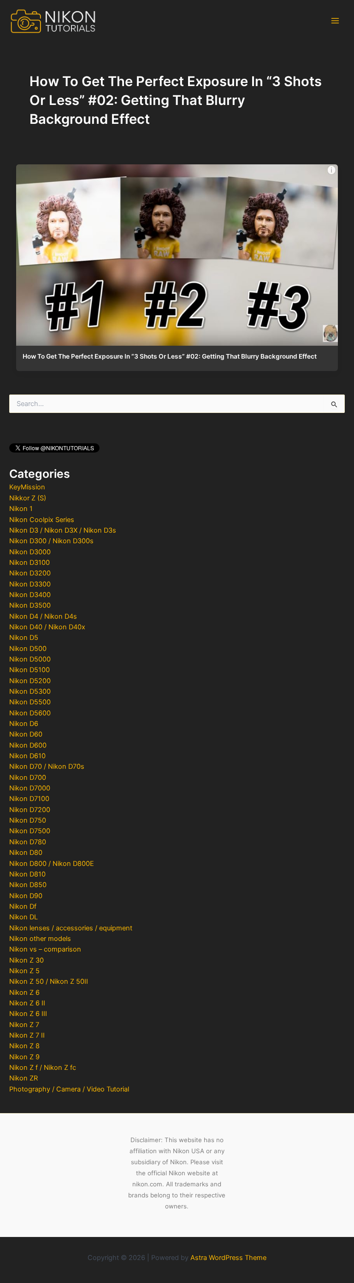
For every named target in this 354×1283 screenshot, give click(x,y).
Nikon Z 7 (24, 1025)
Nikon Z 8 (24, 1046)
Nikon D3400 (30, 595)
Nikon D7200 (29, 810)
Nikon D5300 (30, 691)
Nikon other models (40, 939)
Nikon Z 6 (24, 992)
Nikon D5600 (30, 713)
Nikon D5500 (30, 702)
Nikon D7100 (29, 799)
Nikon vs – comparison (45, 949)
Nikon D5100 (29, 670)
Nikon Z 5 (24, 971)
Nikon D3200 (30, 573)
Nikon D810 (27, 874)
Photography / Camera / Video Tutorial (69, 1089)
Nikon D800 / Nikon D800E (51, 863)
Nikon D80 (25, 852)
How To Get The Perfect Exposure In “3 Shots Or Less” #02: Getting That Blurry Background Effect (170, 356)
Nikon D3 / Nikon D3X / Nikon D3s (62, 530)
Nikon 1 (21, 509)
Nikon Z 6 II (27, 1003)
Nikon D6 (23, 724)
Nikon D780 (27, 842)
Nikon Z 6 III (28, 1014)
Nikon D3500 (30, 605)
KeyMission (27, 487)
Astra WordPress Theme (228, 1258)
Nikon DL (23, 917)
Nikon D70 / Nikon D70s (46, 766)
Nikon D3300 (30, 584)
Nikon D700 (27, 777)
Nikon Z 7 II (27, 1035)
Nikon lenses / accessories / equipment (70, 928)
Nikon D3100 (29, 562)
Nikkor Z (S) (27, 498)
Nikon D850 (28, 885)
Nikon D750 (27, 820)
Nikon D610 (27, 756)
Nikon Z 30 (26, 960)
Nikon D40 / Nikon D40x (47, 627)
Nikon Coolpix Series (41, 520)
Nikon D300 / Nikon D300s (51, 541)
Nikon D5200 (30, 681)
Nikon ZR (23, 1078)
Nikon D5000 (30, 659)
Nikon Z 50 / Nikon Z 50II (48, 981)
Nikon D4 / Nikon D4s (43, 616)
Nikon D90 (25, 896)
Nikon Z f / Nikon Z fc (42, 1067)
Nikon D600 (28, 745)
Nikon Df (22, 906)
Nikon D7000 (29, 788)
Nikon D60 (25, 734)
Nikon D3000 (30, 552)
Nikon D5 (23, 637)
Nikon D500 (28, 648)
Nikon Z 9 (24, 1057)
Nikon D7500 (29, 831)
